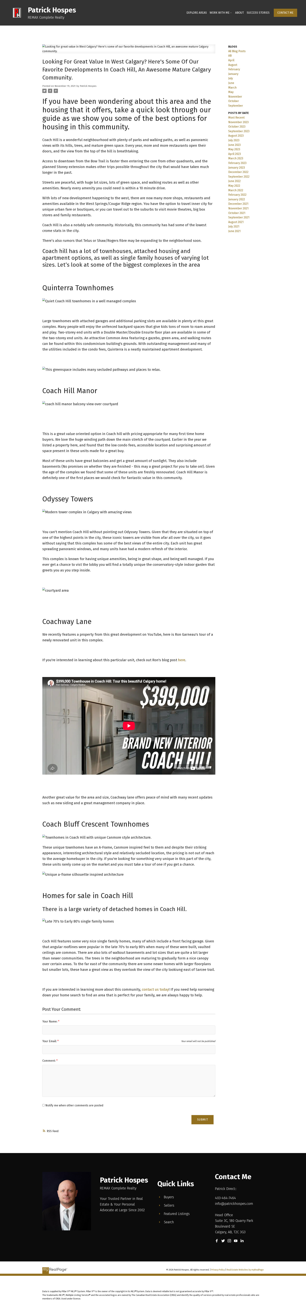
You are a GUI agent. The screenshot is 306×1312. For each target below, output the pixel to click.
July (230, 78)
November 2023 (238, 122)
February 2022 (237, 194)
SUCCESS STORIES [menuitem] (258, 12)
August (232, 65)
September (235, 105)
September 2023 (239, 131)
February (234, 69)
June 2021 (234, 231)
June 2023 (234, 145)
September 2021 (238, 217)
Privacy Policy (218, 1269)
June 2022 (234, 181)
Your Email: (49, 1041)
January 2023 (236, 167)
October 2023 (236, 126)
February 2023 (237, 163)
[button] (285, 13)
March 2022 (235, 190)
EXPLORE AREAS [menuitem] (196, 12)
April (231, 60)
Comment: (49, 1060)
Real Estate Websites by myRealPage (245, 1269)
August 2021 (235, 222)
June (231, 83)
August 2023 (236, 135)
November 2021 (238, 208)
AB (230, 55)
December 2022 (238, 172)
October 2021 (236, 213)
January (233, 74)
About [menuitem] (239, 12)
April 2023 (234, 154)
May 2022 (234, 185)
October (233, 101)
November (235, 96)
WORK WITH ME (220, 12)
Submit (202, 1119)
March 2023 (235, 158)
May (231, 92)
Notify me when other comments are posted (74, 1105)
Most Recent (236, 117)
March (232, 87)
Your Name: (50, 1021)
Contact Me (285, 12)
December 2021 (238, 203)
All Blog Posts (237, 51)
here (181, 660)
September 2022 (239, 176)
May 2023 (234, 149)
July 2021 (233, 226)
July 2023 (233, 140)
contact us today (155, 989)
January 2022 (236, 199)
